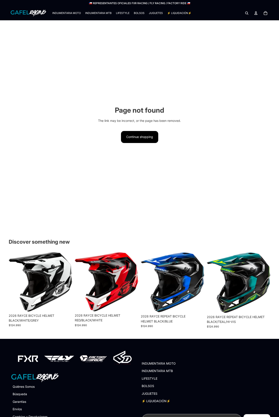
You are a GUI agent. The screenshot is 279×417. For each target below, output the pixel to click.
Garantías (19, 401)
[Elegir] (65, 305)
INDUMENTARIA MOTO (159, 363)
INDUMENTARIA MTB (157, 371)
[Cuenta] (256, 13)
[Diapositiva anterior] (15, 282)
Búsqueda (20, 394)
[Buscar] (247, 13)
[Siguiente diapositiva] (65, 282)
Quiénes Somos (24, 386)
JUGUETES (149, 393)
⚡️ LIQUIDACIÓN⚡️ (156, 401)
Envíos (17, 409)
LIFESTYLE (149, 378)
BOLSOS (148, 386)
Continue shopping (139, 137)
